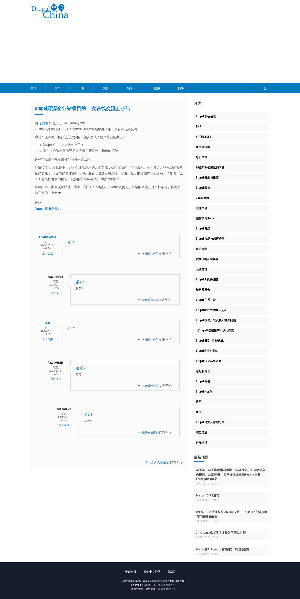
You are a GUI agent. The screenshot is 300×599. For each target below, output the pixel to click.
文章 (57, 88)
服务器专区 (203, 147)
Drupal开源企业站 (48, 208)
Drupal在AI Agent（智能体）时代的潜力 (222, 549)
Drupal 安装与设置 (207, 177)
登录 (144, 253)
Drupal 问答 (203, 381)
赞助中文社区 (152, 571)
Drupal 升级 (203, 228)
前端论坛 (201, 442)
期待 (71, 328)
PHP (198, 126)
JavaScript (202, 198)
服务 (199, 412)
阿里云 (142, 588)
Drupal (147, 584)
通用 (199, 401)
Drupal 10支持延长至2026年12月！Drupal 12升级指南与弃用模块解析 (231, 514)
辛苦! (88, 414)
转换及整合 (203, 289)
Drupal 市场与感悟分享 (210, 238)
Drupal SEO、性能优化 (210, 340)
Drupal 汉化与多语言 (209, 361)
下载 (81, 88)
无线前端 (201, 269)
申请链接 (131, 571)
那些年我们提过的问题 (210, 167)
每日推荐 (201, 157)
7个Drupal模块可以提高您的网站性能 (221, 533)
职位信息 (201, 432)
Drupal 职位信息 (206, 116)
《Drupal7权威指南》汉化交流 (215, 330)
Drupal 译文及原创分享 (210, 422)
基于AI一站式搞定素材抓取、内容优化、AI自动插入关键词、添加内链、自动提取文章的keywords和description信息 (231, 474)
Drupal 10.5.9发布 (207, 495)
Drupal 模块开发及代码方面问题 (216, 320)
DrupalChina (157, 580)
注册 (152, 253)
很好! (80, 282)
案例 (157, 88)
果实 (47, 323)
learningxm (47, 237)
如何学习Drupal (205, 218)
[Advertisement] (150, 52)
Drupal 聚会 (203, 187)
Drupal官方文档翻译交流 (211, 310)
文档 (106, 88)
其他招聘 (201, 208)
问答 (181, 88)
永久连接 (47, 253)
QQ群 (171, 571)
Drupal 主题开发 (206, 299)
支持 (71, 242)
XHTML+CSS (203, 136)
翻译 (130, 88)
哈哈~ (80, 368)
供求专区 (201, 248)
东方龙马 (45, 123)
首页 (33, 88)
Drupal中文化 (204, 391)
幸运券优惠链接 (166, 588)
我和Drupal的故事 (207, 259)
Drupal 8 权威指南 (207, 279)
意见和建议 (203, 371)
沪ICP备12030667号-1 (164, 584)
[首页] (50, 11)
